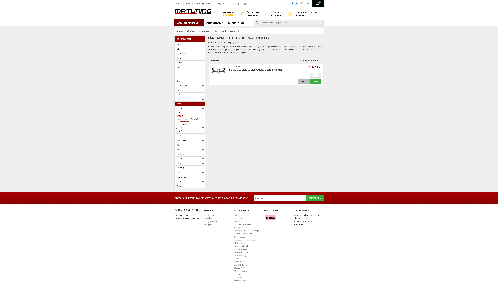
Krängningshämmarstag (244, 240)
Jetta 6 (179, 131)
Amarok (180, 44)
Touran (180, 172)
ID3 (178, 76)
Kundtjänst (219, 3)
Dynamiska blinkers (242, 224)
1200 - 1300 (181, 53)
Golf (178, 99)
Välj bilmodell (188, 22)
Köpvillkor (208, 218)
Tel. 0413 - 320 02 (182, 215)
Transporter (181, 177)
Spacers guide (240, 264)
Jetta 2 (179, 112)
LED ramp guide (241, 252)
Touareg (180, 167)
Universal (213, 22)
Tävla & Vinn (239, 277)
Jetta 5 (179, 127)
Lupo (179, 136)
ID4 (178, 72)
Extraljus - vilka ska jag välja (246, 230)
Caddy (179, 62)
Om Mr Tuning (233, 3)
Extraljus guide (240, 227)
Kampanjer (236, 22)
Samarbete (239, 261)
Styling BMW (239, 268)
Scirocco (180, 154)
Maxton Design (241, 255)
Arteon (179, 49)
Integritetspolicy (211, 221)
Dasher (180, 81)
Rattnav (237, 258)
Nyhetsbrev (239, 218)
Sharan (179, 158)
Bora (179, 58)
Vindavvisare (239, 280)
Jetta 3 (180, 116)
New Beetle (181, 140)
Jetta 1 (179, 108)
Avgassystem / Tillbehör (188, 119)
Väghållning (183, 124)
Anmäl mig (315, 197)
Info (304, 81)
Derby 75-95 (182, 85)
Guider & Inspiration (243, 233)
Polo (178, 149)
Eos (178, 90)
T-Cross (180, 186)
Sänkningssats (240, 271)
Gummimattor (240, 236)
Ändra (208, 3)
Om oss (237, 215)
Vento (179, 181)
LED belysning (240, 243)
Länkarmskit (184, 121)
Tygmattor (239, 274)
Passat (179, 145)
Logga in (245, 3)
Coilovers (238, 221)
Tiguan (179, 163)
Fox (178, 94)
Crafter (179, 67)
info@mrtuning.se (190, 218)
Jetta (179, 104)
